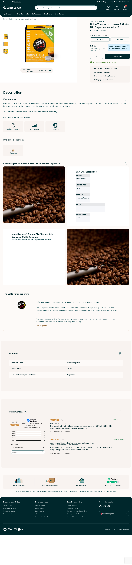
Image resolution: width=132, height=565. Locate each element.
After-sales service (41, 514)
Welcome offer (8, 514)
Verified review (119, 419)
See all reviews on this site (32, 427)
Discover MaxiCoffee (11, 502)
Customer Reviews (18, 411)
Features (13, 353)
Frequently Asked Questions (44, 517)
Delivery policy (40, 505)
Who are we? (7, 505)
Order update (39, 508)
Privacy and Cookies (74, 514)
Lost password (40, 511)
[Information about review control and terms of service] (41, 424)
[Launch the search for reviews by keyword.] (42, 452)
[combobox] (66, 7)
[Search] (37, 7)
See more (17, 2)
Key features (9, 99)
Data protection (72, 505)
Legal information (74, 502)
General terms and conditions (77, 511)
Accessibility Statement (75, 517)
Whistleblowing (72, 508)
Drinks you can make (13, 139)
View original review (56, 431)
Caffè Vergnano (41, 326)
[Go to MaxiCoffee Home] (12, 7)
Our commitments (9, 511)
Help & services (41, 502)
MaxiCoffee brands (9, 508)
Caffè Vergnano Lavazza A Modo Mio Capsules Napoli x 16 (32, 163)
